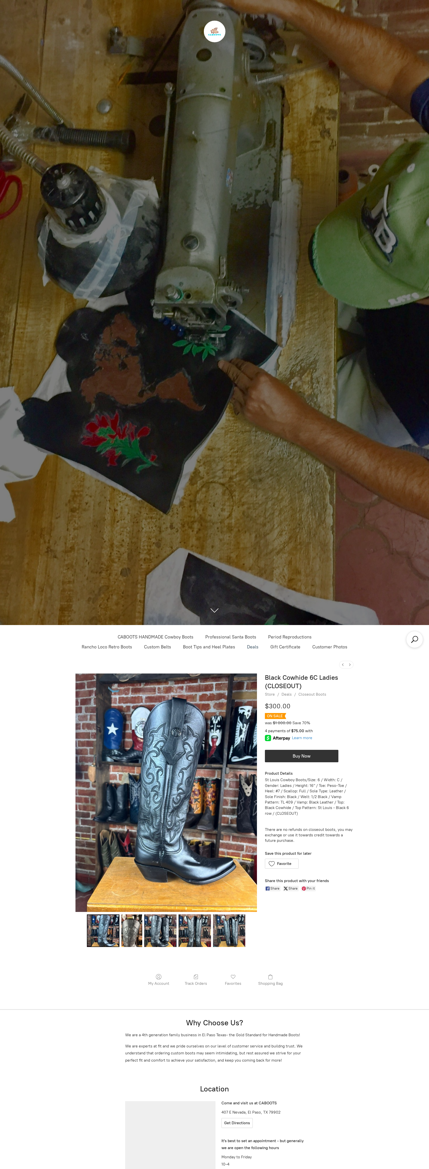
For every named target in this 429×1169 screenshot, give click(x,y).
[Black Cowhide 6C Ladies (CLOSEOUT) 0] (103, 930)
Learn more (302, 737)
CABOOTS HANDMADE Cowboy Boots (155, 637)
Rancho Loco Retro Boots (107, 647)
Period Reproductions (290, 637)
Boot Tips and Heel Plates (209, 647)
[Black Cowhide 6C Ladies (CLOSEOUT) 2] (160, 930)
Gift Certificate (285, 647)
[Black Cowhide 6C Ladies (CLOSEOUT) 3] (195, 930)
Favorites (233, 983)
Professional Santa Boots (230, 637)
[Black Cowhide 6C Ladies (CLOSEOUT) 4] (229, 930)
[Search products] (414, 639)
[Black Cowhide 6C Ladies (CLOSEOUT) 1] (131, 930)
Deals (252, 647)
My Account (158, 983)
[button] (282, 864)
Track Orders (196, 983)
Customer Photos (329, 647)
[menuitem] (342, 664)
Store (270, 694)
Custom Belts (157, 647)
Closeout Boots (312, 694)
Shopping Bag (270, 983)
